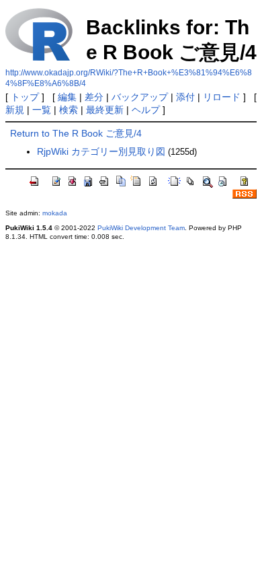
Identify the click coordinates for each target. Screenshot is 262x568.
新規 (14, 109)
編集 (67, 97)
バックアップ (140, 97)
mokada (54, 213)
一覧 (41, 109)
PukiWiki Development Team (141, 228)
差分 (94, 97)
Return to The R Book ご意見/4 (76, 133)
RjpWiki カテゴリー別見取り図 (101, 151)
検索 (68, 109)
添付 (185, 97)
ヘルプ (146, 109)
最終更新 (105, 109)
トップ (25, 97)
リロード (222, 97)
